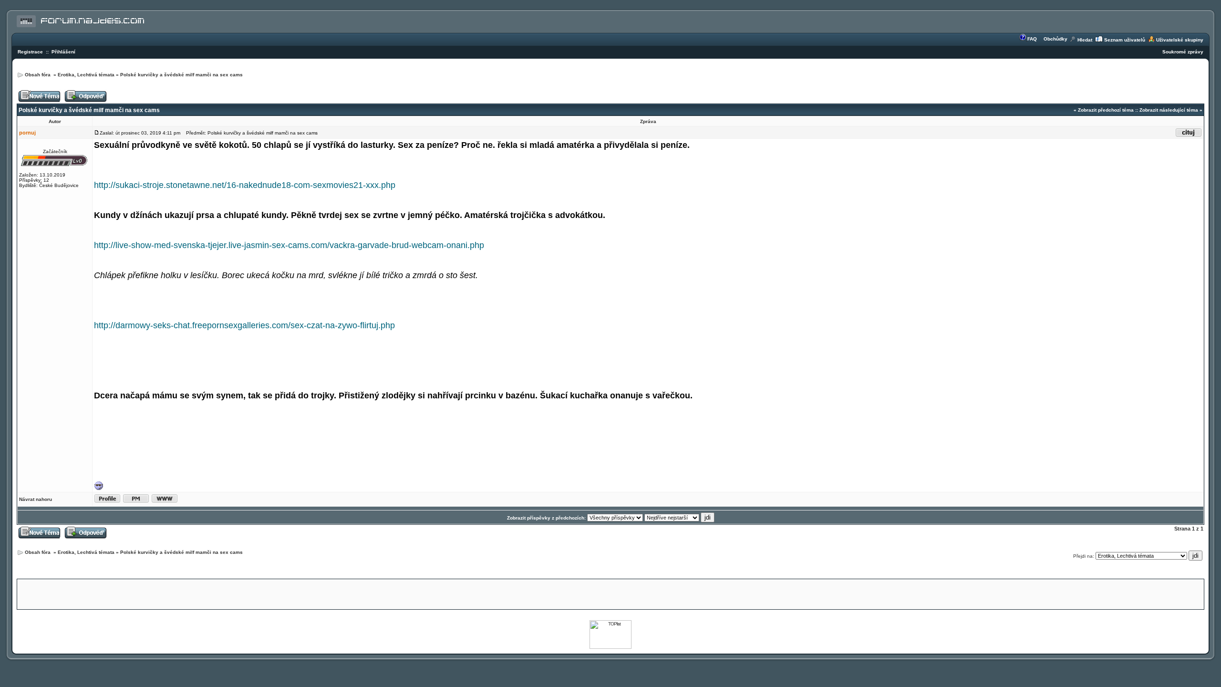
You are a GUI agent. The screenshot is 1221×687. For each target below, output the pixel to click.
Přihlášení (63, 51)
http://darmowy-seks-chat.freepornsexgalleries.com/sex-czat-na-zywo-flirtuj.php (244, 325)
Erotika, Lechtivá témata (86, 74)
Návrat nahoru (35, 499)
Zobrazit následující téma (1168, 110)
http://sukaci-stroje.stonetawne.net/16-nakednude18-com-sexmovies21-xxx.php (244, 185)
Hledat (1084, 39)
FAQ (1032, 39)
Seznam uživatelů (1124, 39)
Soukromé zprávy (1182, 51)
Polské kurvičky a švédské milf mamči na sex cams (181, 74)
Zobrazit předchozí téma (1106, 110)
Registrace (30, 51)
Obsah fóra (38, 74)
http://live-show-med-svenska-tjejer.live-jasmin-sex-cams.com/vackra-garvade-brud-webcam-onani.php (289, 245)
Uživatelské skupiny (1179, 39)
